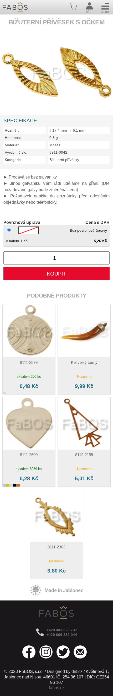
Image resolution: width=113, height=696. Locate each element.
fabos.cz (56, 688)
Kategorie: (13, 160)
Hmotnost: (13, 138)
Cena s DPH (97, 222)
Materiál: (12, 145)
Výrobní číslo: (16, 152)
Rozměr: (12, 130)
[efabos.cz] (15, 7)
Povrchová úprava (21, 222)
